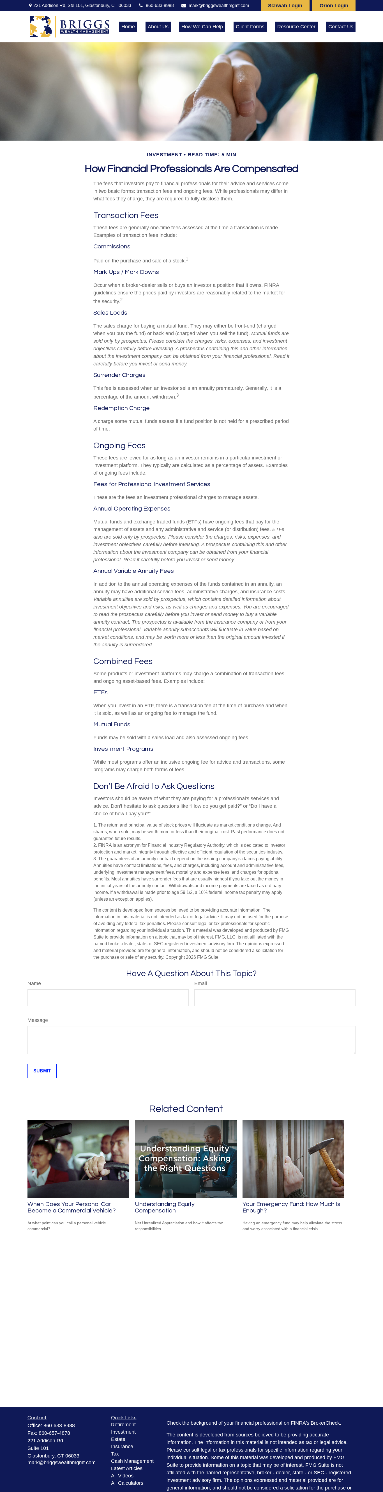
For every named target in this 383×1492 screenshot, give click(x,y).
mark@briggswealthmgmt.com (219, 5)
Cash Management (132, 1461)
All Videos (122, 1476)
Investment (123, 1432)
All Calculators (127, 1483)
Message (37, 1020)
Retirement (123, 1424)
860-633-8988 (160, 5)
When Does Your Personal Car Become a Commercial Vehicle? (71, 1207)
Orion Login (334, 5)
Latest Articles (126, 1468)
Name (34, 983)
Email (200, 983)
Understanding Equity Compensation (165, 1207)
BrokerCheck (325, 1423)
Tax (115, 1454)
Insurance (122, 1446)
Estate (118, 1439)
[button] (128, 27)
